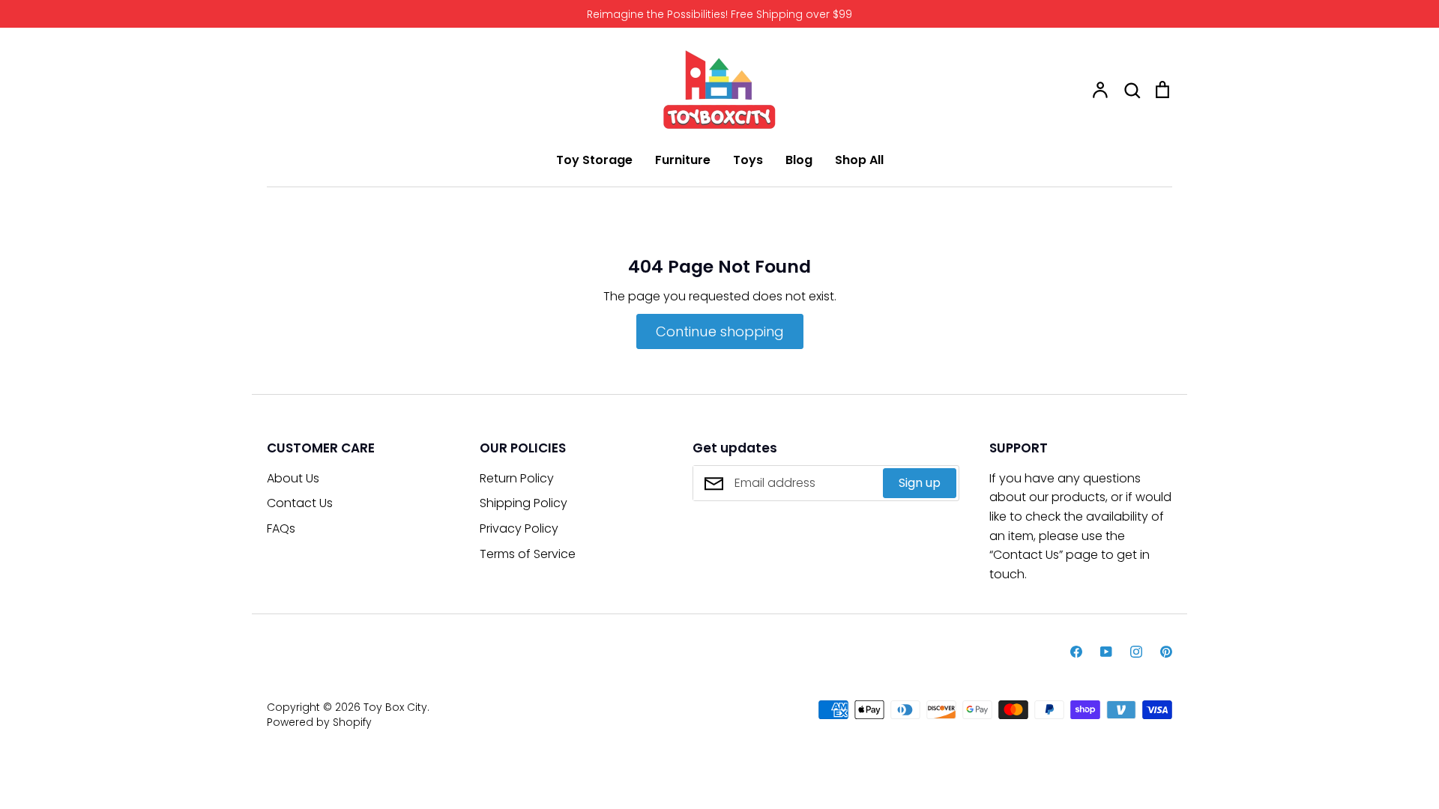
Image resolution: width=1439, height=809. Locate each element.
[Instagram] (1136, 652)
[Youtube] (1106, 652)
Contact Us (300, 503)
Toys (748, 160)
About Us (293, 478)
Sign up (920, 482)
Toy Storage (594, 160)
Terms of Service (528, 554)
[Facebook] (1076, 652)
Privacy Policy (519, 528)
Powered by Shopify (319, 722)
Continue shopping (720, 331)
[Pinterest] (1166, 652)
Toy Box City (395, 707)
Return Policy (517, 478)
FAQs (281, 528)
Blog (798, 160)
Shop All (859, 160)
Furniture (683, 160)
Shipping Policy (523, 503)
